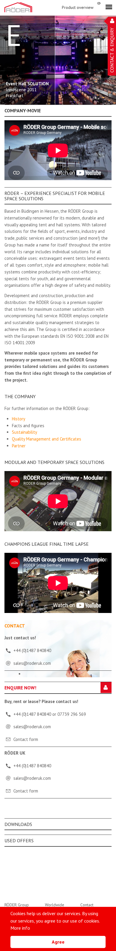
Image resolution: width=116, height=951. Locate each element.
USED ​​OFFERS (19, 840)
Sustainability (24, 432)
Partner (19, 446)
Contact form (25, 739)
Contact (86, 904)
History (18, 419)
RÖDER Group (16, 904)
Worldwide (54, 904)
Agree (58, 942)
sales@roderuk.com (32, 726)
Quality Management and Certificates (46, 439)
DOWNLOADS (18, 824)
